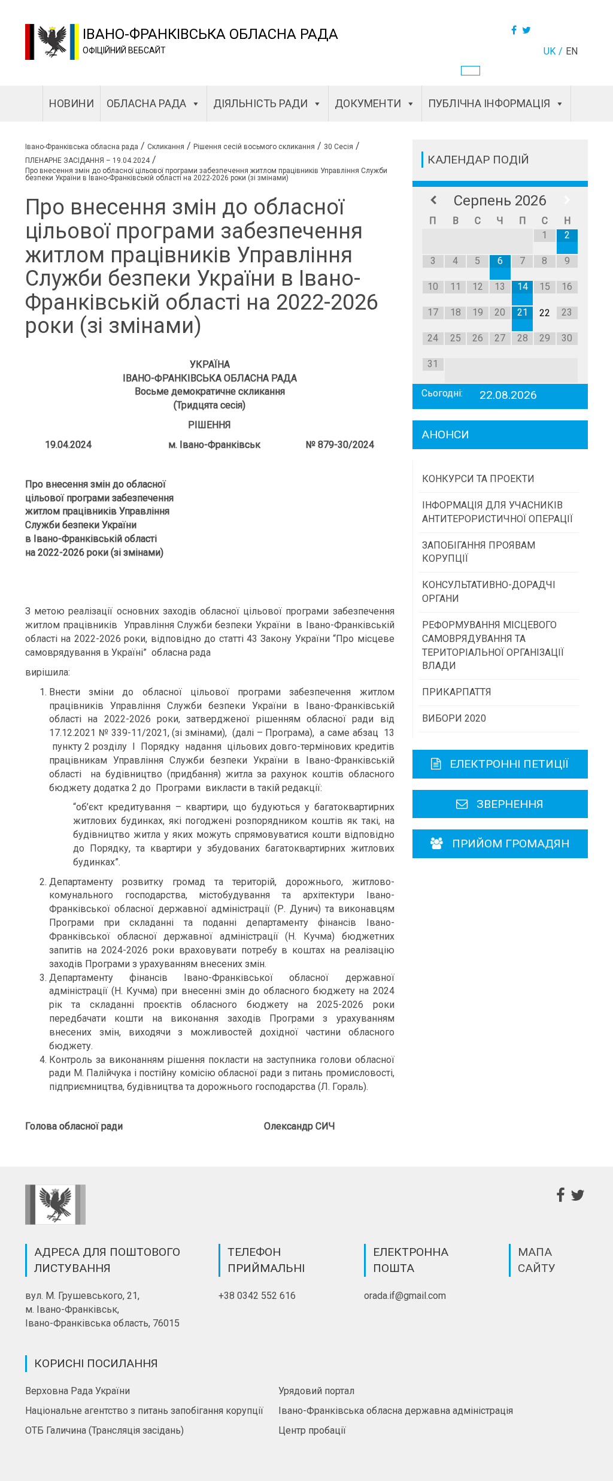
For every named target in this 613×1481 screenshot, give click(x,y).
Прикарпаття (456, 692)
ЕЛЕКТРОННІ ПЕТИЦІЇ (509, 764)
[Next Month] (567, 200)
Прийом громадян (510, 843)
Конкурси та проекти (478, 478)
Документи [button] (368, 103)
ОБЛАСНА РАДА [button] (146, 103)
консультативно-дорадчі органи (489, 591)
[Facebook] (515, 30)
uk (550, 51)
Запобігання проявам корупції (478, 552)
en (572, 51)
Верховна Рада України (77, 1391)
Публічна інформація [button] (489, 103)
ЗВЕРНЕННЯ (510, 804)
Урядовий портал (316, 1391)
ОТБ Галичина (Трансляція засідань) (104, 1430)
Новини (71, 103)
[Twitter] (528, 30)
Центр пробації (312, 1430)
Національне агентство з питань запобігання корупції (144, 1410)
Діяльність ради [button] (260, 103)
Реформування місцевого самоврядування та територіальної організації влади (493, 645)
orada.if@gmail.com (405, 1295)
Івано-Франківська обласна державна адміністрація (395, 1410)
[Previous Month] (433, 200)
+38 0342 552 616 (257, 1295)
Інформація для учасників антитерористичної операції (497, 512)
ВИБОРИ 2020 (454, 718)
